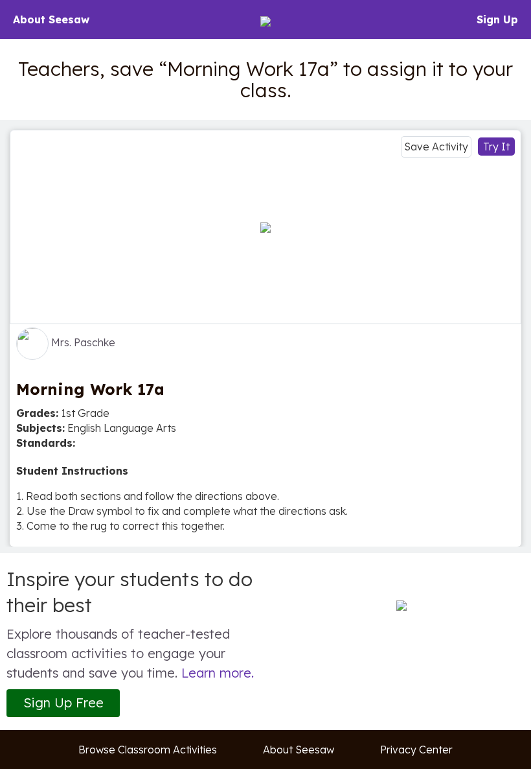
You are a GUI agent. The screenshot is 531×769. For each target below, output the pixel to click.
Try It (496, 146)
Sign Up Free (63, 702)
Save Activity (436, 146)
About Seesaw (51, 19)
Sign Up (497, 19)
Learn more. (217, 673)
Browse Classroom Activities (147, 749)
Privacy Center (416, 749)
